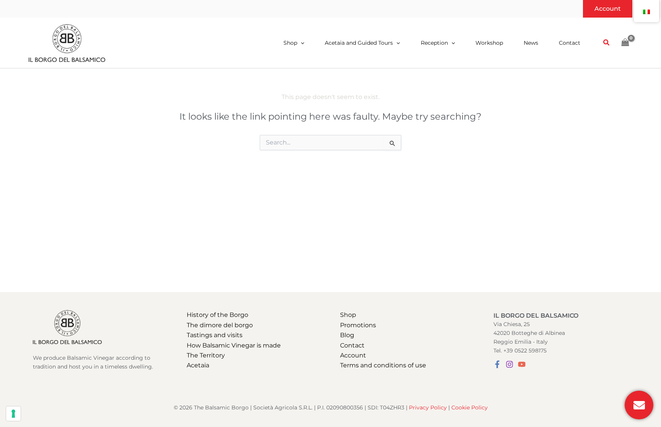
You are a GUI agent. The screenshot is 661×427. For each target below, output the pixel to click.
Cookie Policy (469, 407)
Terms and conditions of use (383, 365)
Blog (347, 335)
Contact (352, 345)
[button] (607, 9)
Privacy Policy (428, 407)
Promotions (358, 325)
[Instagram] (509, 364)
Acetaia (198, 365)
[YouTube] (522, 364)
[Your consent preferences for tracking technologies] (13, 413)
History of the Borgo (217, 314)
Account (353, 355)
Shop (348, 314)
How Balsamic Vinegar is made (234, 345)
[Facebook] (497, 364)
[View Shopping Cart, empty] (625, 43)
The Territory (206, 355)
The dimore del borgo (220, 325)
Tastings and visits (215, 335)
